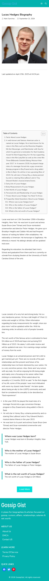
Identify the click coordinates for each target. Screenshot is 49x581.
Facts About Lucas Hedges (16, 137)
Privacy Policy (8, 556)
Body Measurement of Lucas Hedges (20, 187)
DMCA (5, 535)
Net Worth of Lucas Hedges (16, 190)
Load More (24, 489)
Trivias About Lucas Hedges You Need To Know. (24, 196)
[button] (46, 3)
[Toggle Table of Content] (42, 134)
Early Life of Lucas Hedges (16, 184)
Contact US (7, 539)
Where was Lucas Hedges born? (21, 202)
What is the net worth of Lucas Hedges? (24, 211)
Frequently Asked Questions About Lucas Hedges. (25, 199)
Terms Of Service (10, 552)
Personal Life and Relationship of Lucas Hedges (24, 193)
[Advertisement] (24, 102)
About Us (6, 531)
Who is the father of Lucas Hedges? (22, 208)
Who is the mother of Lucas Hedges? (23, 205)
